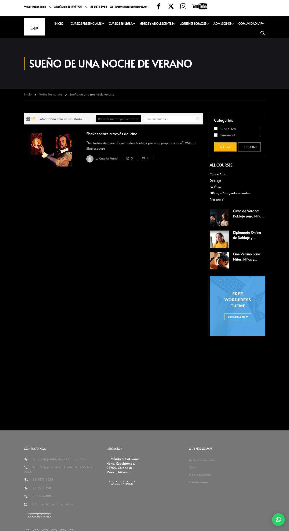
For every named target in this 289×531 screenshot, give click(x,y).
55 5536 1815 (42, 496)
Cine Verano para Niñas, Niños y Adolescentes (246, 259)
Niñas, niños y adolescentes (230, 193)
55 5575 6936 (98, 6)
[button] (278, 519)
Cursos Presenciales (86, 24)
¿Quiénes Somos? (193, 24)
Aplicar (225, 147)
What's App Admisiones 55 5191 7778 (59, 458)
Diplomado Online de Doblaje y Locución (247, 237)
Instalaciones (198, 482)
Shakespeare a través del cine (111, 133)
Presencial (227, 135)
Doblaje (215, 180)
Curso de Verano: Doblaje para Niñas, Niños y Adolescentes (249, 216)
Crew (192, 467)
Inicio (58, 24)
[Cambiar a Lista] (33, 119)
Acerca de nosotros (203, 459)
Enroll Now (52, 148)
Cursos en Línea (121, 24)
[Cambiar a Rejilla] (28, 119)
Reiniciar (250, 147)
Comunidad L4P (250, 24)
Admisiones (222, 24)
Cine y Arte (228, 128)
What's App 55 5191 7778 (68, 6)
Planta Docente (200, 474)
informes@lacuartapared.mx (131, 6)
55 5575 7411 (41, 487)
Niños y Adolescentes (156, 24)
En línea (215, 186)
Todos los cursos (50, 94)
